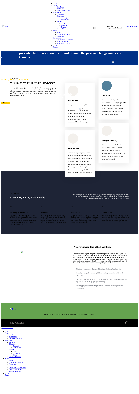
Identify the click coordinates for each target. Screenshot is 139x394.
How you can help (109, 140)
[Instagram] (127, 323)
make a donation (131, 26)
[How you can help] (107, 131)
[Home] (5, 26)
